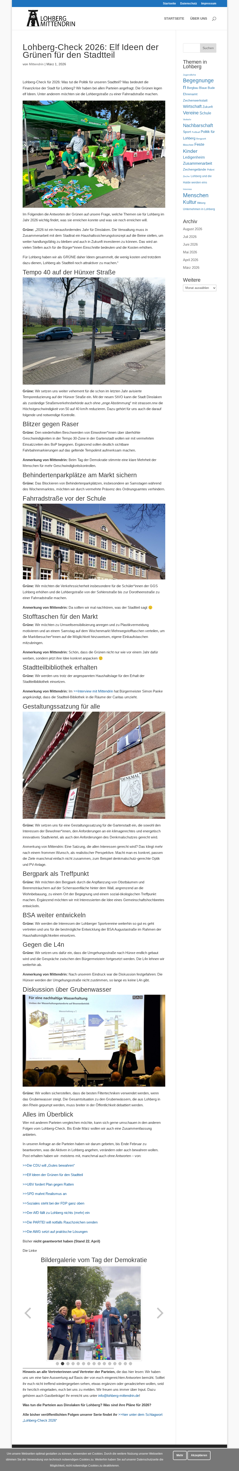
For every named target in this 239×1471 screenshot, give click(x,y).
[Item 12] (114, 1363)
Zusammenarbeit (197, 163)
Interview (187, 189)
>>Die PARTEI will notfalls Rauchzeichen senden (60, 1222)
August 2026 (192, 229)
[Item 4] (73, 1363)
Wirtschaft (192, 106)
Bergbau (192, 88)
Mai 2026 (190, 252)
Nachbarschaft (198, 125)
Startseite (169, 3)
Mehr (179, 1455)
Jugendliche (189, 74)
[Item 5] (78, 1363)
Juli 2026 (190, 237)
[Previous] (28, 1313)
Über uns (198, 18)
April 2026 (190, 260)
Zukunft (208, 107)
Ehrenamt (190, 94)
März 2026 (191, 267)
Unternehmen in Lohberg (199, 209)
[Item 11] (109, 1363)
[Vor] (159, 1313)
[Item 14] (125, 1363)
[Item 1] (57, 1363)
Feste (199, 144)
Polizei (210, 169)
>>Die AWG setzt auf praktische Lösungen (55, 1232)
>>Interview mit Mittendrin (93, 691)
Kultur (189, 202)
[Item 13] (120, 1363)
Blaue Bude (207, 88)
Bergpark (201, 138)
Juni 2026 (190, 244)
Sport (187, 132)
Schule (205, 113)
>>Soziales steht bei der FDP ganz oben (53, 1203)
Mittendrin (36, 64)
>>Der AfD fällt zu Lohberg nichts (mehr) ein (56, 1213)
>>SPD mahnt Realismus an (45, 1194)
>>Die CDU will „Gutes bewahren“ (49, 1165)
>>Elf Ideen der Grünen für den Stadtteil (53, 1175)
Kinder (190, 151)
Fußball (196, 132)
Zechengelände (194, 169)
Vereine (191, 112)
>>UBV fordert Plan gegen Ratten (48, 1184)
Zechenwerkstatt (195, 100)
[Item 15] (130, 1363)
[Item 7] (88, 1363)
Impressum (208, 3)
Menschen (195, 195)
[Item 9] (99, 1363)
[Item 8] (94, 1363)
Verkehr (187, 119)
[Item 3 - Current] (68, 1363)
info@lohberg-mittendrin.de (118, 1396)
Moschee (188, 144)
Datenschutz (188, 3)
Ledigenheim (194, 157)
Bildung (201, 202)
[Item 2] (62, 1363)
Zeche (186, 176)
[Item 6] (83, 1363)
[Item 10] (104, 1363)
